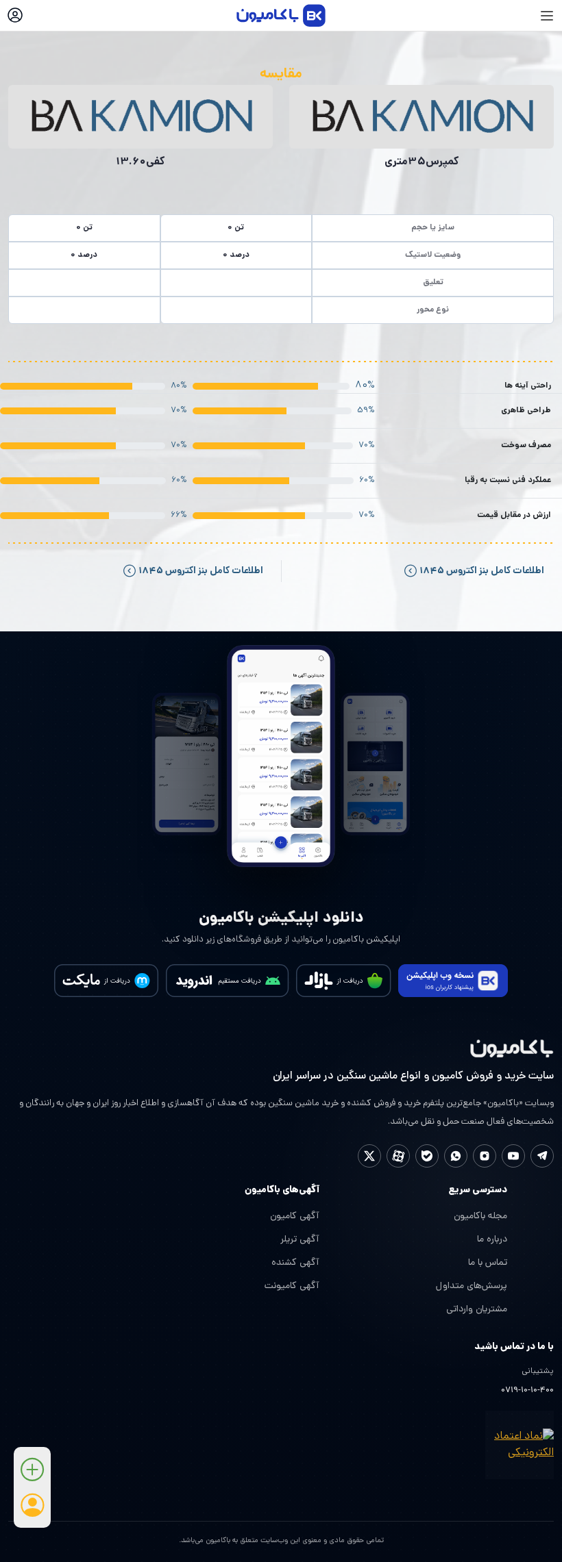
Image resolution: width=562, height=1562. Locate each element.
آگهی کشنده (295, 1263)
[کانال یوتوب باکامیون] (513, 1156)
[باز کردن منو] (547, 16)
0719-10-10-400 (527, 1391)
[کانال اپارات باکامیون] (398, 1156)
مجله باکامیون (480, 1216)
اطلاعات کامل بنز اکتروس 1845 (480, 571)
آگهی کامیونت (292, 1286)
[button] (32, 1474)
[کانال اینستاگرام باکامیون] (484, 1156)
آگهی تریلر (299, 1240)
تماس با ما (487, 1263)
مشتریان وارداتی (476, 1309)
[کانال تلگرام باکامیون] (542, 1156)
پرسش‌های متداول (471, 1286)
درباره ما (492, 1240)
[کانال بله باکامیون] (427, 1156)
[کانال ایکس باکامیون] (369, 1156)
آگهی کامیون (294, 1216)
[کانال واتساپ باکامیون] (455, 1156)
